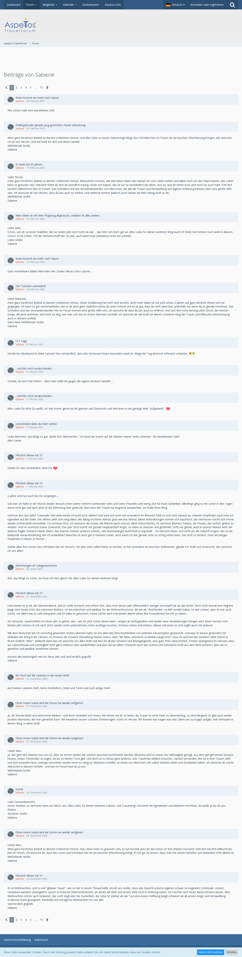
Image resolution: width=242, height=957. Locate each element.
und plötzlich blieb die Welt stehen (36, 424)
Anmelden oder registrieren (207, 4)
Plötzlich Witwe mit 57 (29, 455)
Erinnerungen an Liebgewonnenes (36, 565)
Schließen (232, 952)
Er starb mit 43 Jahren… (30, 164)
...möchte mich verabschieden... (34, 368)
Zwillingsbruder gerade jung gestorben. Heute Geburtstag (50, 125)
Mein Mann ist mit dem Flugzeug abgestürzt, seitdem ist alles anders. (58, 215)
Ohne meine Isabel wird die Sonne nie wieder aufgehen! (49, 703)
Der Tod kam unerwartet (31, 286)
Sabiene (20, 101)
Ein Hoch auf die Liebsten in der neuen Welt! (42, 675)
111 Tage (21, 341)
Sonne (19, 789)
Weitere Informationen (211, 952)
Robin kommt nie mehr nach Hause (37, 97)
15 (41, 87)
